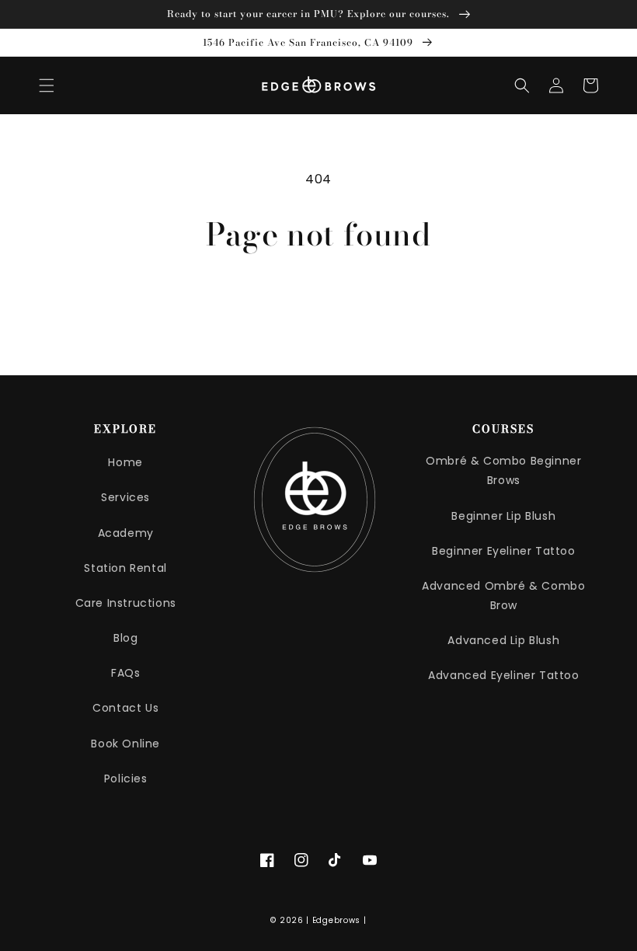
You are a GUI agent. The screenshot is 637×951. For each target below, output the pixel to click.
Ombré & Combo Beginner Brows (503, 470)
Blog (125, 638)
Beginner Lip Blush (503, 516)
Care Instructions (125, 603)
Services (125, 497)
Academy (126, 533)
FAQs (125, 673)
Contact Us (125, 708)
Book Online (125, 743)
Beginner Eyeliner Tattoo (503, 551)
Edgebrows (336, 920)
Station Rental (125, 568)
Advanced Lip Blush (503, 640)
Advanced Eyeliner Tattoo (503, 675)
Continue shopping (319, 302)
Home (125, 462)
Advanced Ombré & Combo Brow (503, 595)
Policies (126, 778)
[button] (47, 85)
